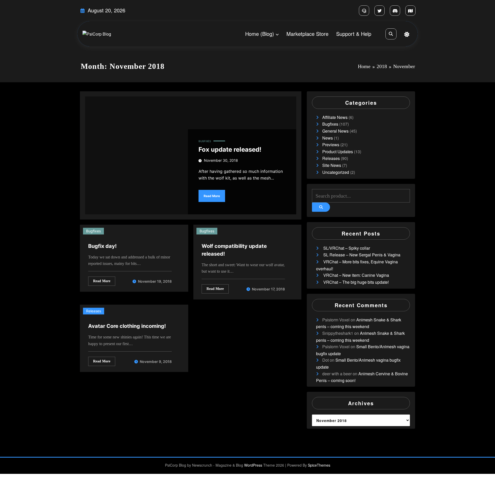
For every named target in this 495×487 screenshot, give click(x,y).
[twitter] (379, 10)
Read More (212, 196)
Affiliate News (335, 117)
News (327, 138)
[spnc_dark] (406, 34)
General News (335, 131)
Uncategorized (335, 172)
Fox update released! (230, 149)
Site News (331, 165)
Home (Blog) (259, 33)
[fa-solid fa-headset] (364, 10)
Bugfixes (205, 141)
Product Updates (337, 152)
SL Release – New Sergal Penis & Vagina (361, 255)
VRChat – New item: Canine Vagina (356, 275)
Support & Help (353, 33)
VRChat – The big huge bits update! (356, 282)
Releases (93, 311)
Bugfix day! (102, 246)
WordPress (253, 465)
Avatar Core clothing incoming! (127, 326)
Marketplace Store (307, 33)
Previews (330, 145)
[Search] (391, 33)
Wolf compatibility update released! (234, 250)
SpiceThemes (319, 465)
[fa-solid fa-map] (410, 10)
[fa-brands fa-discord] (395, 10)
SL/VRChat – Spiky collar (346, 248)
